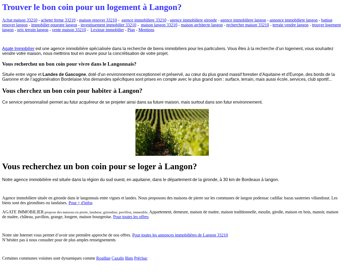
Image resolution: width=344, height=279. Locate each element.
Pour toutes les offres (131, 216)
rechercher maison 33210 (247, 25)
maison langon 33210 (159, 25)
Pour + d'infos (80, 202)
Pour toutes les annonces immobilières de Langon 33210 (180, 235)
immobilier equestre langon (54, 25)
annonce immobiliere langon (294, 20)
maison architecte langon (202, 25)
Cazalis (118, 258)
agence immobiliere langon (243, 20)
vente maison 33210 (69, 29)
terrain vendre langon (291, 25)
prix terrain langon (32, 29)
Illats (129, 258)
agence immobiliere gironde (193, 20)
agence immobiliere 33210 (143, 20)
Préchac (141, 258)
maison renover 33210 (98, 20)
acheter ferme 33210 (58, 20)
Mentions (146, 29)
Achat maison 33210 (19, 20)
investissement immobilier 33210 (108, 25)
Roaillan (103, 258)
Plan (131, 29)
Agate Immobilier (18, 48)
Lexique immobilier (107, 29)
